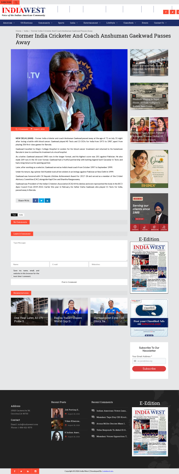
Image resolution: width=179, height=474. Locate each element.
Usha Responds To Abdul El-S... (112, 430)
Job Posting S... (72, 409)
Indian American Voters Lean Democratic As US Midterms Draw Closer (147, 69)
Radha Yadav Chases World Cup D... (68, 319)
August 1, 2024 (39, 129)
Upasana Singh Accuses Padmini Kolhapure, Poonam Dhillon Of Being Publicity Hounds (148, 136)
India (26, 31)
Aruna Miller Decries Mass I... (111, 423)
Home (18, 31)
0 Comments (23, 129)
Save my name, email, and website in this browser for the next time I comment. (26, 273)
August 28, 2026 (73, 414)
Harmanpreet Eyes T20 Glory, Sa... (109, 319)
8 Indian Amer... (72, 432)
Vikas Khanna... (72, 421)
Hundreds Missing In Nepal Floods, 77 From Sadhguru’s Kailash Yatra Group (146, 102)
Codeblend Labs (107, 471)
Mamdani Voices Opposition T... (112, 436)
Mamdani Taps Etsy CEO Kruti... (112, 417)
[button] (149, 62)
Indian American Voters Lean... (112, 410)
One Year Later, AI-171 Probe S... (28, 319)
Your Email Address (142, 356)
